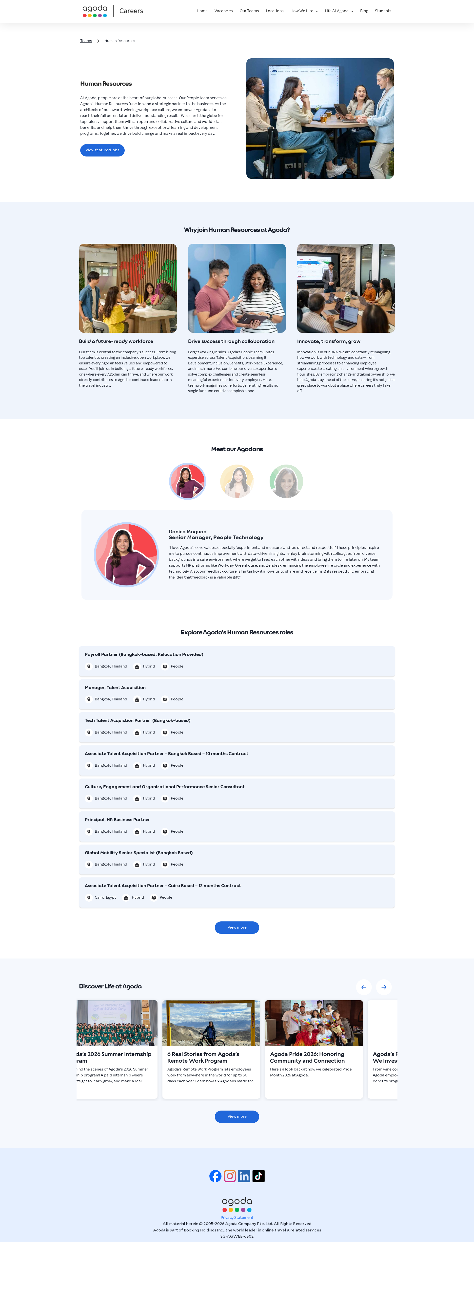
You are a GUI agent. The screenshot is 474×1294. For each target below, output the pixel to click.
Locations (275, 11)
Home (202, 11)
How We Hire (302, 11)
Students (383, 11)
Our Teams (249, 11)
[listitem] (109, 1049)
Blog (364, 11)
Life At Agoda (337, 11)
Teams (85, 41)
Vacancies (224, 11)
